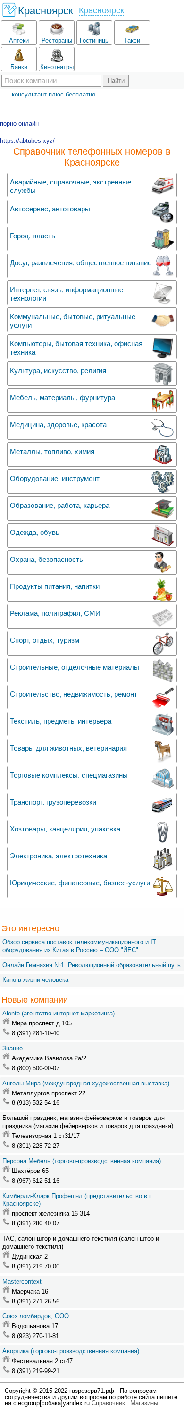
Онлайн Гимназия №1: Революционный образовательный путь (91, 965)
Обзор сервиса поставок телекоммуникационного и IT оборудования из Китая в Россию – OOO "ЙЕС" (79, 945)
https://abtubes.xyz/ (27, 140)
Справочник (108, 1403)
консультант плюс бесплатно (53, 94)
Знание (12, 1048)
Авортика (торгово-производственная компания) (70, 1351)
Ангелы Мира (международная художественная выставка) (85, 1083)
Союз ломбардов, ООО (35, 1316)
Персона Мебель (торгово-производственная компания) (81, 1160)
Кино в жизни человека (35, 979)
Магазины (144, 1403)
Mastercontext (22, 1281)
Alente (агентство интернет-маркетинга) (58, 1013)
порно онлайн (19, 123)
